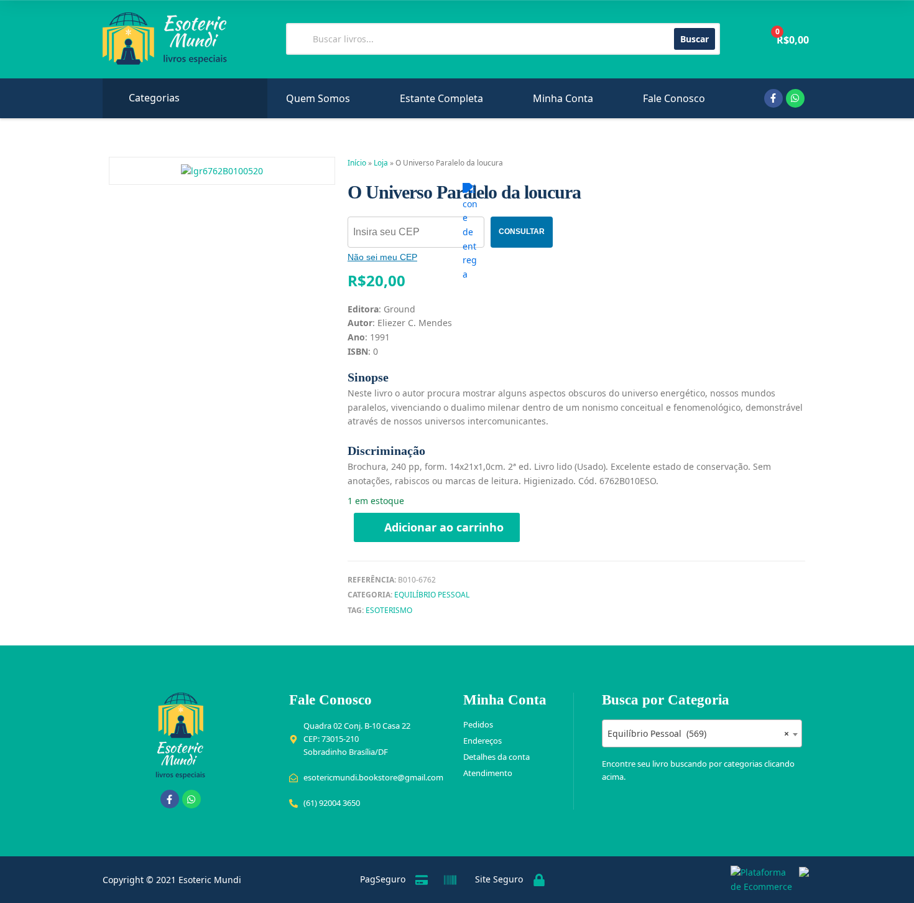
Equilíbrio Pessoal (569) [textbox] (698, 733)
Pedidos (478, 724)
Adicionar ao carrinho (444, 527)
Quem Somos (318, 98)
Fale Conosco (674, 98)
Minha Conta (563, 98)
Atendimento (487, 773)
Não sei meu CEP (382, 257)
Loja (381, 162)
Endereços (482, 740)
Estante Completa (441, 98)
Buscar (694, 39)
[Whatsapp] (795, 98)
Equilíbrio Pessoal (431, 594)
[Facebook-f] (773, 98)
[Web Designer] (801, 880)
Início (357, 162)
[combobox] (702, 733)
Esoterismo (389, 610)
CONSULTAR (522, 231)
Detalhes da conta (496, 756)
